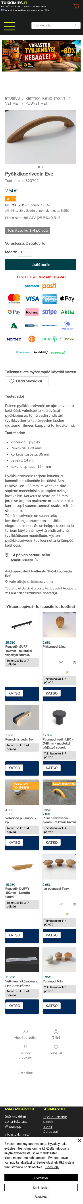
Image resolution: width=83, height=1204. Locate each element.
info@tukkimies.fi (17, 1134)
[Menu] (9, 26)
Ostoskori (50, 1131)
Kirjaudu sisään (55, 1117)
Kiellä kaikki (41, 1187)
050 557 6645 (15, 1116)
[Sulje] (76, 1143)
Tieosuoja (52, 1167)
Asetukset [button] (41, 1196)
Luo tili (47, 1127)
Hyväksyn (41, 1178)
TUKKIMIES (14, 2)
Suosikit (49, 1122)
